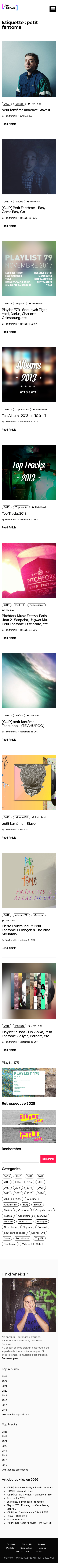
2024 (41, 1193)
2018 (18, 1187)
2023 (7, 103)
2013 (6, 409)
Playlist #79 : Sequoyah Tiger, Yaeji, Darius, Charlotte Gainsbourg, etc (24, 313)
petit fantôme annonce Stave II (26, 110)
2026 (18, 1198)
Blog (25, 1204)
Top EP (39, 1238)
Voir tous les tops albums (15, 1414)
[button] (53, 9)
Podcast (42, 1227)
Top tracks (21, 507)
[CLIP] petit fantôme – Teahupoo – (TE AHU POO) (23, 723)
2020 (41, 1187)
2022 (18, 1193)
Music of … (25, 1221)
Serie (7, 1238)
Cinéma (8, 1210)
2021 (6, 1193)
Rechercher (11, 1149)
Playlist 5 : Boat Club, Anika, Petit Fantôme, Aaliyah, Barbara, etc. (27, 1034)
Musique (38, 915)
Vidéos (19, 201)
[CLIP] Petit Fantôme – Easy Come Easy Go (24, 209)
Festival (19, 605)
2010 (18, 1176)
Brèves (19, 103)
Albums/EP (21, 817)
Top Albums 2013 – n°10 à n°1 (24, 415)
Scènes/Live (36, 605)
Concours (23, 1210)
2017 (6, 201)
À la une (32, 1198)
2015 (29, 1182)
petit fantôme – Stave (19, 823)
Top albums (22, 409)
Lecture (8, 1221)
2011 (6, 915)
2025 (7, 1198)
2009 (7, 1176)
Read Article (9, 123)
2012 (40, 1176)
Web (38, 1244)
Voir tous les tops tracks (15, 1469)
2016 (40, 1182)
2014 (18, 1182)
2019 (29, 1187)
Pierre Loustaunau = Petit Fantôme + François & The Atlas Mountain (26, 930)
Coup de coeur (43, 1210)
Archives (11, 1544)
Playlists (20, 303)
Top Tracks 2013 (14, 513)
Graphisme (24, 1215)
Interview (41, 1215)
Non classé (10, 1227)
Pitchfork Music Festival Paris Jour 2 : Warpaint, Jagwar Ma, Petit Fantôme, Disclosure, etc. (25, 619)
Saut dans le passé (14, 1232)
